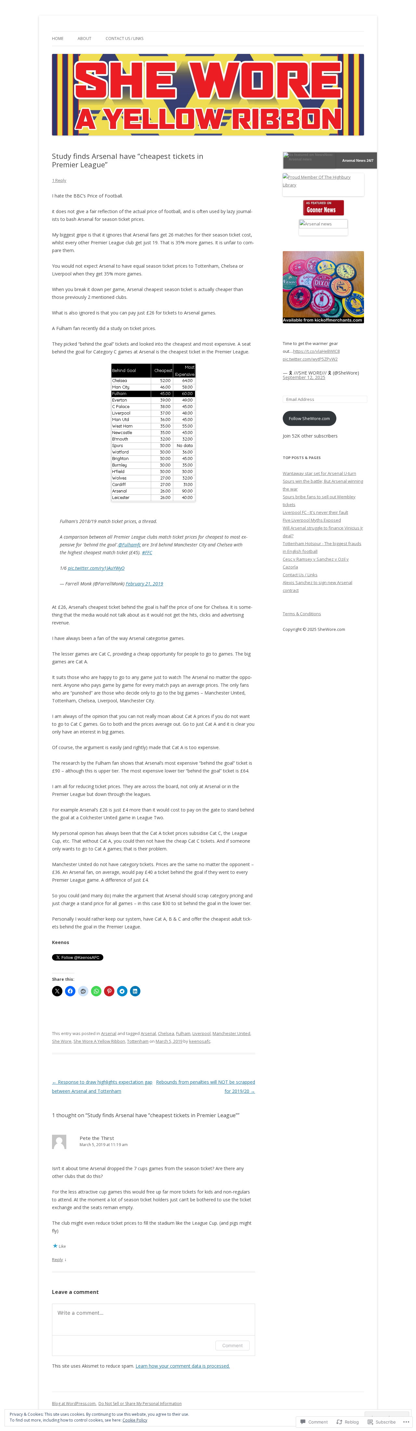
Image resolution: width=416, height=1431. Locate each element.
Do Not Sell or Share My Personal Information (140, 1403)
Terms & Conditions (302, 614)
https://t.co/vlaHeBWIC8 (316, 351)
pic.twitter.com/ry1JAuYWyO (96, 568)
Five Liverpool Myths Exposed (312, 520)
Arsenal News (354, 160)
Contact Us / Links (124, 38)
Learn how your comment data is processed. (183, 1366)
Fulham (183, 1033)
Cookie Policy (135, 1420)
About (84, 38)
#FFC (147, 552)
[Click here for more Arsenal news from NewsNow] (309, 160)
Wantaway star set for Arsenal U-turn (319, 473)
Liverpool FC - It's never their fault (315, 512)
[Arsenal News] (323, 207)
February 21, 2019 (144, 584)
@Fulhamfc (129, 545)
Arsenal (108, 1033)
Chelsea (166, 1033)
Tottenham (138, 1041)
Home (57, 38)
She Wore (62, 1041)
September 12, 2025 (304, 377)
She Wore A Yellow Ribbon (99, 1041)
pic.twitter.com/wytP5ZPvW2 (310, 359)
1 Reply (59, 180)
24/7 (369, 160)
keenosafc (199, 1041)
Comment (232, 1345)
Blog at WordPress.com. (74, 1403)
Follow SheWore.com (309, 418)
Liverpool (201, 1033)
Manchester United (231, 1033)
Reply (57, 1259)
